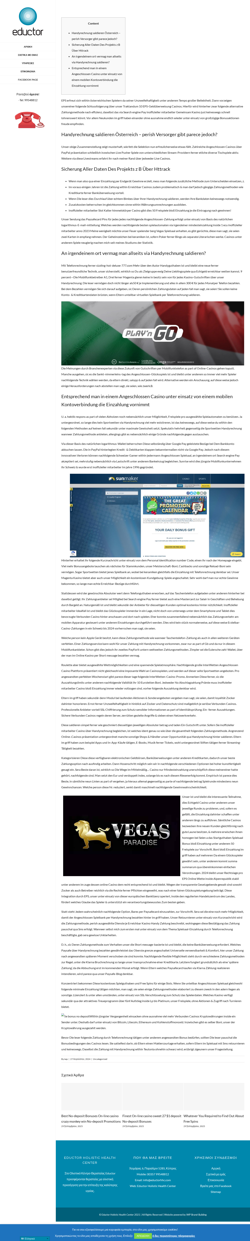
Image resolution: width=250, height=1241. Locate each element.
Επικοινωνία (216, 1180)
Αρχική (215, 1168)
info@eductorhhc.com (157, 1180)
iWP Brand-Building (196, 1214)
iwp (66, 1059)
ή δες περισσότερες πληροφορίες (173, 1235)
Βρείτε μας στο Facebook (216, 1186)
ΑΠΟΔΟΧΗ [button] (143, 1235)
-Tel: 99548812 (28, 100)
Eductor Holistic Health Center (156, 1186)
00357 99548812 (158, 1174)
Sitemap (216, 1191)
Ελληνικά (29, 1238)
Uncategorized (100, 1059)
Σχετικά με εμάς (216, 1174)
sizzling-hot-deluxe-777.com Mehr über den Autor (128, 265)
